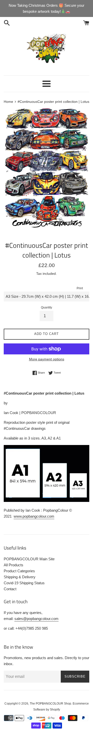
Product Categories (19, 571)
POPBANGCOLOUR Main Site (29, 559)
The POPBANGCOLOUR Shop (50, 703)
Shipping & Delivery (19, 577)
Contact (10, 589)
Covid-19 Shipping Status (24, 583)
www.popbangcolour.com (34, 516)
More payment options (46, 359)
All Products (13, 565)
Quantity (46, 307)
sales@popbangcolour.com (36, 618)
